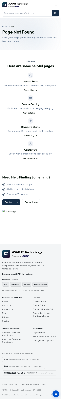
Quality (5, 321)
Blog (4, 313)
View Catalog (29, 113)
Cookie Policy (39, 305)
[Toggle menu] (56, 5)
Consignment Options (43, 340)
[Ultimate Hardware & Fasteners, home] (15, 4)
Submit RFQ (29, 136)
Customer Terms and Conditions (12, 340)
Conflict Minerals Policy (44, 309)
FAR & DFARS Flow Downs (44, 336)
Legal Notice (39, 332)
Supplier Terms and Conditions (11, 334)
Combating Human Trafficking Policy (41, 314)
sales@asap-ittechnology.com (33, 384)
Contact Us (11, 202)
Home (4, 26)
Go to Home (31, 202)
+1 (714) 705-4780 (9, 384)
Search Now (29, 90)
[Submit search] (55, 13)
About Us (6, 305)
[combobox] (27, 13)
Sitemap (6, 317)
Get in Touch (29, 158)
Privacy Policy (39, 301)
